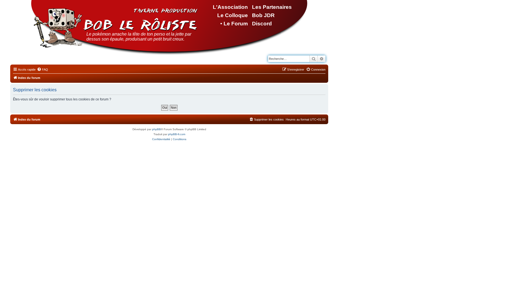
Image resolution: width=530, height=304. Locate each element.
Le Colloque (232, 15)
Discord (262, 23)
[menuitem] (42, 69)
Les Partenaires (272, 7)
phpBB (156, 129)
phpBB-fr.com (176, 134)
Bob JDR (263, 15)
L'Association (230, 7)
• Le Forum (234, 23)
